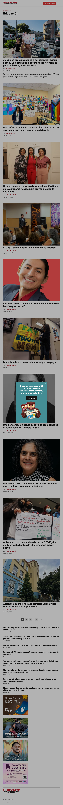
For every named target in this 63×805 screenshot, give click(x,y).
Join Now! (31, 398)
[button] (31, 402)
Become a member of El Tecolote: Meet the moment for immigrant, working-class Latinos (31, 389)
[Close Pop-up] (45, 383)
